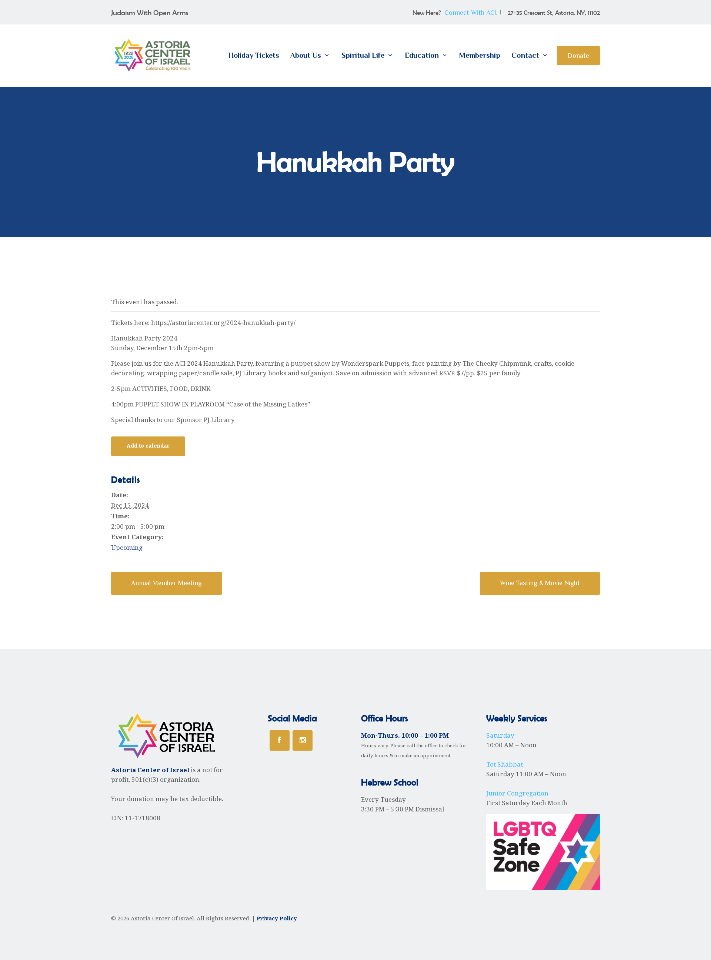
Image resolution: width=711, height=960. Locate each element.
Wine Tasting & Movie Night (540, 583)
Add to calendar (148, 445)
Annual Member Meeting (166, 583)
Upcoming (127, 547)
